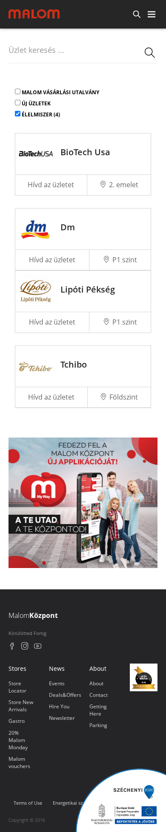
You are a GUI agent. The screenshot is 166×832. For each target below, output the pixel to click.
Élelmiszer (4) (41, 114)
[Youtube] (37, 647)
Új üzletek (36, 103)
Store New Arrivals (21, 706)
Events (57, 683)
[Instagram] (25, 647)
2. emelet (123, 184)
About (96, 683)
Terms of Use (28, 803)
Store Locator (17, 687)
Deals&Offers (65, 695)
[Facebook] (12, 647)
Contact (98, 695)
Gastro (17, 721)
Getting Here (98, 710)
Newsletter (62, 718)
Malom (33, 615)
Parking (98, 725)
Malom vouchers (19, 762)
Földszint (123, 397)
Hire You (59, 706)
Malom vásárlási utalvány (60, 92)
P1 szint (124, 259)
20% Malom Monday (18, 740)
